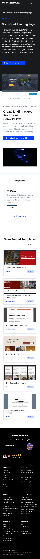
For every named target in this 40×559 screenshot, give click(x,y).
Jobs (22, 524)
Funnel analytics (8, 499)
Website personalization (10, 508)
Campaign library (8, 529)
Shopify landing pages (27, 509)
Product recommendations (28, 507)
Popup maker (24, 475)
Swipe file (6, 536)
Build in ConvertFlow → (13, 63)
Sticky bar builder (25, 477)
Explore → (12, 207)
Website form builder (26, 472)
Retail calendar (7, 540)
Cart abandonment (26, 499)
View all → (31, 244)
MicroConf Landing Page (23, 13)
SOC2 (22, 552)
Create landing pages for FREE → (18, 138)
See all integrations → (20, 216)
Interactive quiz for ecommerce (8, 503)
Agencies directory (9, 543)
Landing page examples (10, 531)
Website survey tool (26, 482)
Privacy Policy (15, 552)
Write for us (24, 531)
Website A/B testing (9, 506)
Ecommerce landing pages (28, 504)
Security (5, 486)
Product (5, 470)
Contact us (23, 529)
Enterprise (6, 515)
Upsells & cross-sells (9, 511)
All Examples (7, 13)
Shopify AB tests (25, 514)
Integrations (6, 472)
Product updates (8, 479)
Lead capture (24, 497)
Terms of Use (7, 552)
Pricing (5, 477)
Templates (6, 475)
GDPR (26, 552)
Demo (4, 484)
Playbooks (6, 526)
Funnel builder (7, 497)
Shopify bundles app (26, 511)
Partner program (25, 526)
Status (31, 552)
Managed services (8, 513)
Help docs (6, 482)
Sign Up (30, 3)
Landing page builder (27, 470)
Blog (4, 524)
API (4, 489)
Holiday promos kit (8, 538)
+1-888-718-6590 (25, 533)
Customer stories (8, 533)
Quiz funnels (24, 479)
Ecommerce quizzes (26, 502)
